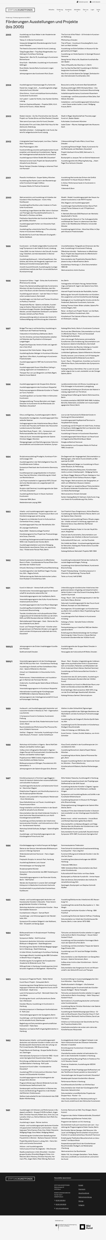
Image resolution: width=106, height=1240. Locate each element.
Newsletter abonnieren (62, 1178)
